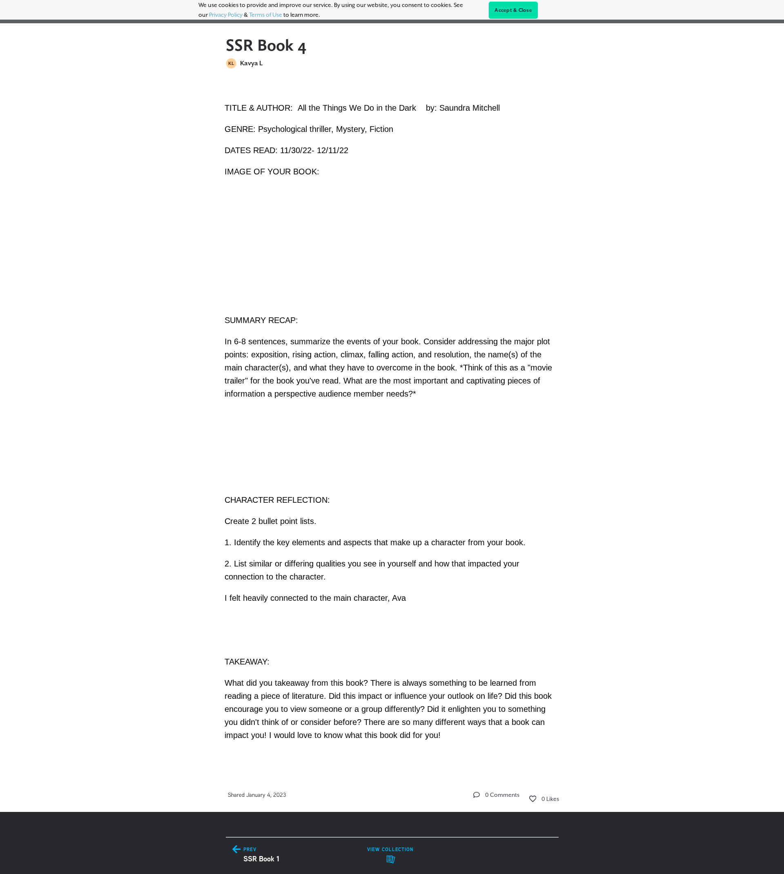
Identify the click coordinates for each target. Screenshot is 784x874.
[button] (476, 795)
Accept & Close (513, 10)
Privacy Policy (226, 14)
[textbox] (392, 420)
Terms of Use (265, 14)
